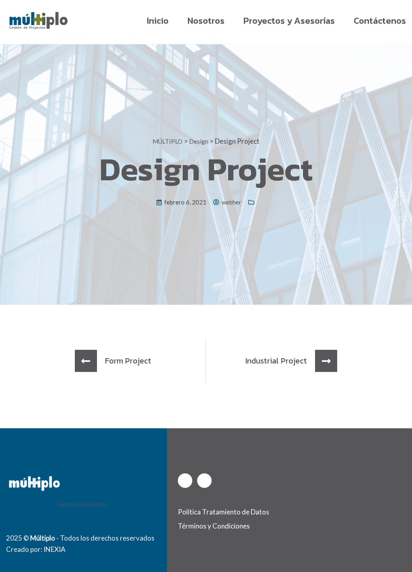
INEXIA (54, 549)
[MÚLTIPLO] (38, 20)
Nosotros (206, 20)
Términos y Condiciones (214, 526)
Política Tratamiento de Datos (223, 512)
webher (231, 202)
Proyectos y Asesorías (289, 20)
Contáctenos (380, 20)
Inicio (158, 20)
